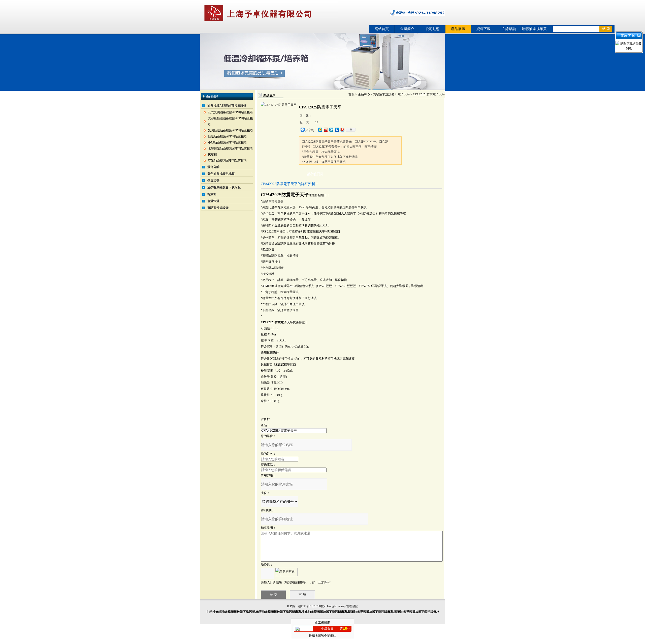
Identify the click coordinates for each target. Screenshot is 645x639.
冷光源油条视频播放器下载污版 (234, 612)
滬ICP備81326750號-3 (312, 606)
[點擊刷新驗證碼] (286, 572)
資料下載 (483, 29)
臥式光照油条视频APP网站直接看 (230, 112)
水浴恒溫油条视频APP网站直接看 (230, 148)
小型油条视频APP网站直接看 (227, 142)
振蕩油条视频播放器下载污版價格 (416, 612)
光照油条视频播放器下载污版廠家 (278, 612)
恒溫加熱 (213, 180)
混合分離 (213, 167)
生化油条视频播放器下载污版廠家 (324, 612)
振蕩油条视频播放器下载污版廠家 (370, 612)
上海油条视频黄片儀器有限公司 (269, 13)
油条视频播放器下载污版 (224, 187)
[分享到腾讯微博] (331, 129)
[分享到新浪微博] (325, 129)
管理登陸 (352, 606)
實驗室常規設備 (218, 208)
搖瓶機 (212, 154)
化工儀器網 (322, 622)
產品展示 (458, 29)
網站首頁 (382, 29)
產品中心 (364, 94)
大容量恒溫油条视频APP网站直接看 (230, 121)
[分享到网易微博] (342, 129)
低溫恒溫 (213, 201)
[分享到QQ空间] (320, 129)
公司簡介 (407, 29)
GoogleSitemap (336, 606)
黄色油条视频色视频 (221, 174)
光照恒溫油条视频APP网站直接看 (230, 130)
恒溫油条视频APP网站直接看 (227, 136)
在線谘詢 (509, 29)
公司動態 (433, 29)
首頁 (351, 94)
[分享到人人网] (336, 129)
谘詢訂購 (315, 174)
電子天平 (404, 94)
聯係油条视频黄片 (534, 30)
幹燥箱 (211, 194)
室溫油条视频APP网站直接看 (227, 160)
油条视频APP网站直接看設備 (226, 105)
